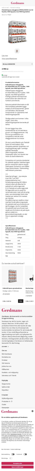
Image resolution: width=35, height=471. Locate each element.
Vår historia (6, 363)
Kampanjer (5, 408)
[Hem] (17, 3)
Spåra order (6, 387)
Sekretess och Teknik (9, 376)
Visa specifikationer (9, 59)
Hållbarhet (5, 369)
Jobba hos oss (6, 366)
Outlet (4, 405)
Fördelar (4, 360)
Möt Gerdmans (7, 354)
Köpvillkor (5, 390)
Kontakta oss (6, 357)
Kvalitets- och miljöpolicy (10, 372)
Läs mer (5, 56)
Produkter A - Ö (7, 401)
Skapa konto (6, 384)
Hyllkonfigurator (7, 398)
